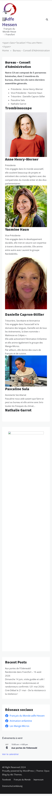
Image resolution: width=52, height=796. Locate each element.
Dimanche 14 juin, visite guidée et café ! (24, 679)
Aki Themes (16, 774)
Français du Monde (22, 779)
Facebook (6, 779)
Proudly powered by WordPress (18, 770)
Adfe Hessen (9, 21)
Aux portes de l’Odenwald (18, 668)
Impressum (38, 779)
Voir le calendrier (10, 754)
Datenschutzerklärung (12, 786)
